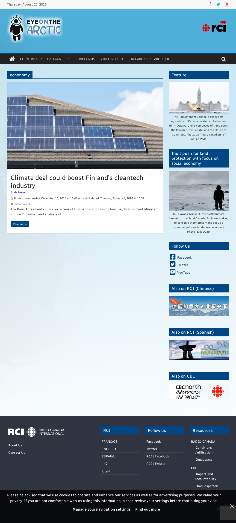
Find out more (147, 509)
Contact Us (16, 452)
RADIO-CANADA (203, 441)
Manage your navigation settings (102, 509)
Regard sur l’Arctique (150, 59)
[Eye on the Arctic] (12, 59)
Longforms (85, 59)
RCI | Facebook (157, 456)
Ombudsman (205, 459)
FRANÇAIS (110, 441)
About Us (15, 445)
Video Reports (113, 59)
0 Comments (23, 203)
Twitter (151, 449)
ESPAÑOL (109, 456)
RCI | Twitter (155, 463)
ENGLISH (109, 449)
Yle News (19, 192)
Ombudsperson (207, 486)
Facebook (153, 441)
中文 (105, 463)
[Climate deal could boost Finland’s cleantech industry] (85, 85)
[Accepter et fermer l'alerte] (232, 506)
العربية (106, 471)
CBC (194, 468)
